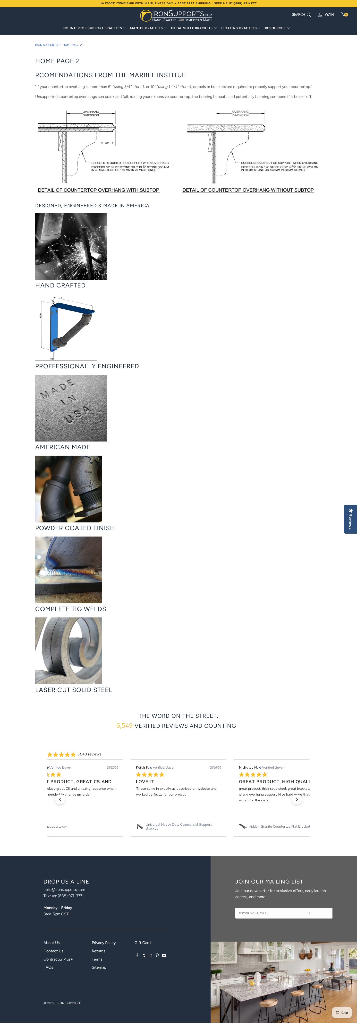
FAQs (48, 967)
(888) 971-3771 (71, 895)
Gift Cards (143, 942)
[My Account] (320, 15)
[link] (75, 827)
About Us (51, 942)
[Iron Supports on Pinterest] (157, 956)
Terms (97, 959)
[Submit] (317, 913)
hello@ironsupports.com (64, 889)
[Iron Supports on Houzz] (144, 956)
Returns (98, 951)
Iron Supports (70, 1003)
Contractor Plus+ (58, 959)
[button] (95, 28)
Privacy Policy (104, 942)
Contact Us (53, 951)
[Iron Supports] (176, 16)
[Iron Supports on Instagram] (150, 956)
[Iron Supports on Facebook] (137, 956)
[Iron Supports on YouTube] (164, 956)
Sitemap (99, 967)
